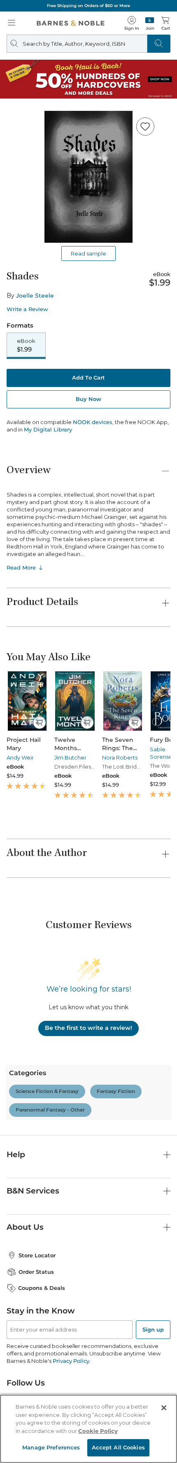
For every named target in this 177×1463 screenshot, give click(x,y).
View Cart (153, 1382)
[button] (88, 731)
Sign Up (21, 1438)
